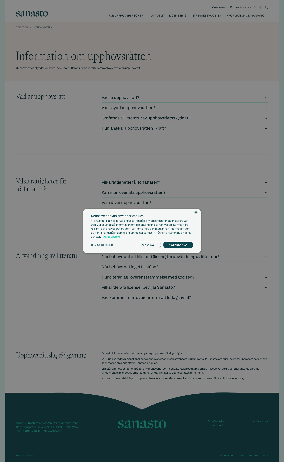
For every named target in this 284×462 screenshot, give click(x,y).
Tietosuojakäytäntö (110, 236)
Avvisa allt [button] (148, 244)
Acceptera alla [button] (178, 244)
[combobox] (196, 212)
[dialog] (142, 231)
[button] (102, 245)
